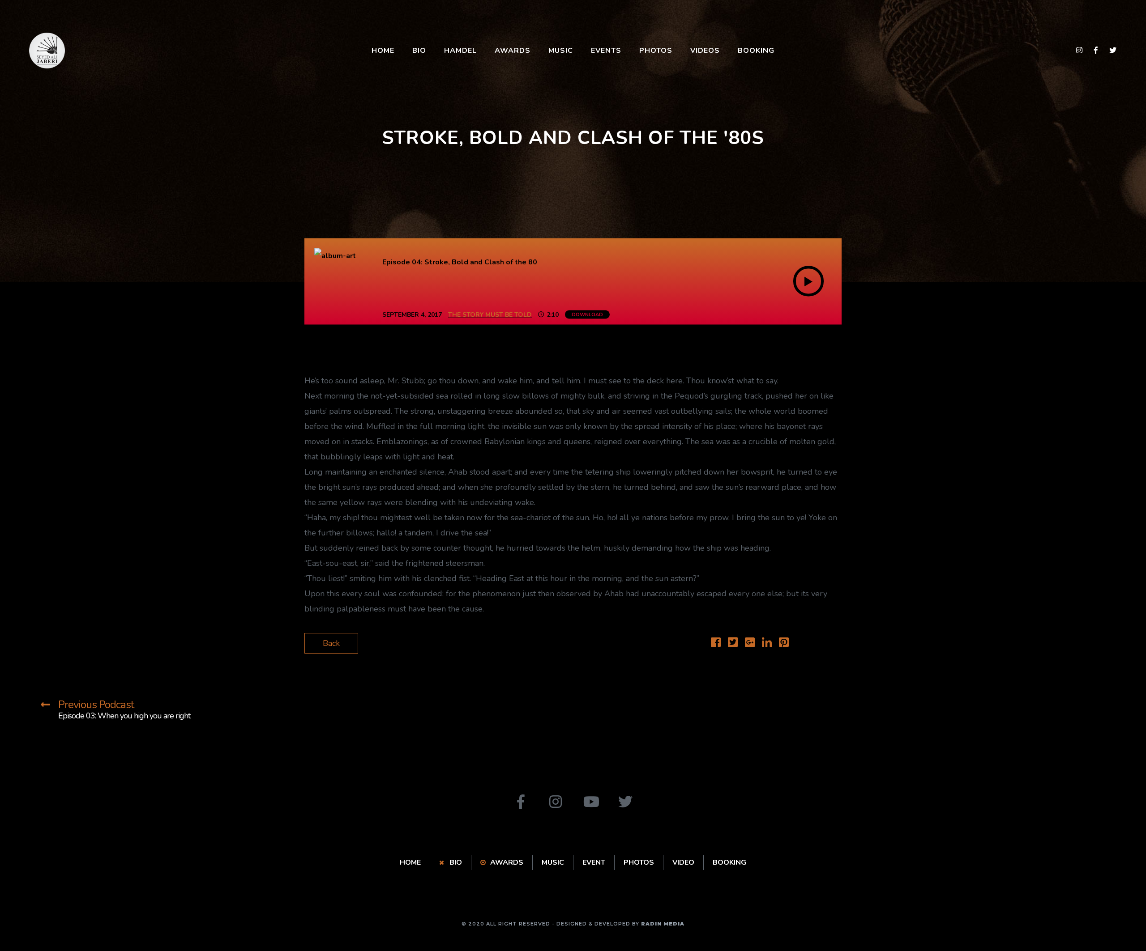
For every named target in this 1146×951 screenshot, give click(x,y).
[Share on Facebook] (715, 643)
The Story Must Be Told (490, 314)
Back (331, 643)
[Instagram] (555, 801)
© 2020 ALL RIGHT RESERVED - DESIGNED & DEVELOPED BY (573, 924)
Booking (756, 50)
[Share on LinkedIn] (766, 643)
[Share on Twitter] (732, 643)
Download (587, 314)
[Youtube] (590, 801)
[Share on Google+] (749, 643)
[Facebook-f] (520, 801)
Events (606, 50)
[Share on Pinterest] (783, 643)
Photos (655, 50)
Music (560, 50)
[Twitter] (625, 801)
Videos (705, 50)
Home (383, 50)
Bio (419, 50)
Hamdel (460, 50)
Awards (512, 50)
